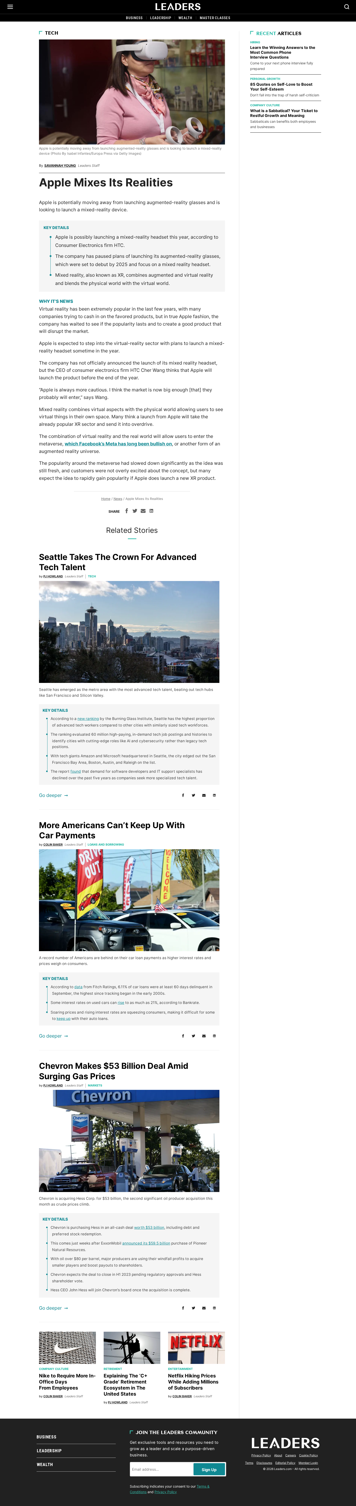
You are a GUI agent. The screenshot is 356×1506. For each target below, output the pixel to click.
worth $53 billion (149, 1227)
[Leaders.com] (178, 6)
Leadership (160, 18)
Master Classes (215, 18)
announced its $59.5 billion (146, 1243)
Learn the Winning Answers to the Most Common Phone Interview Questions (282, 52)
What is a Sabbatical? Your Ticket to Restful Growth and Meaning (284, 113)
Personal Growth (265, 78)
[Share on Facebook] (127, 511)
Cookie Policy (308, 1455)
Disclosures (264, 1463)
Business (134, 18)
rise (121, 1002)
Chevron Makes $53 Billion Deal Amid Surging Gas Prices (113, 1071)
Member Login (308, 1463)
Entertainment (180, 1368)
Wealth (185, 18)
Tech (51, 33)
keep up (63, 1018)
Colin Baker (53, 844)
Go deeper (50, 795)
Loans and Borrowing (106, 844)
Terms (249, 1463)
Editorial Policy (285, 1463)
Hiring (255, 42)
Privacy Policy (166, 1492)
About (278, 1455)
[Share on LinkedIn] (151, 511)
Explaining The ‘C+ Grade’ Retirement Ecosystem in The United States (125, 1385)
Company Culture (54, 1368)
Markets (95, 1085)
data (78, 987)
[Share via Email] (143, 511)
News (118, 499)
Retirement (113, 1368)
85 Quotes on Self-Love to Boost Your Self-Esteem (281, 87)
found (75, 771)
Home (105, 499)
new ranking (88, 718)
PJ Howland (53, 576)
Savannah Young (60, 165)
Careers (290, 1455)
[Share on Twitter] (135, 511)
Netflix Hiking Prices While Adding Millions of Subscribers (193, 1382)
